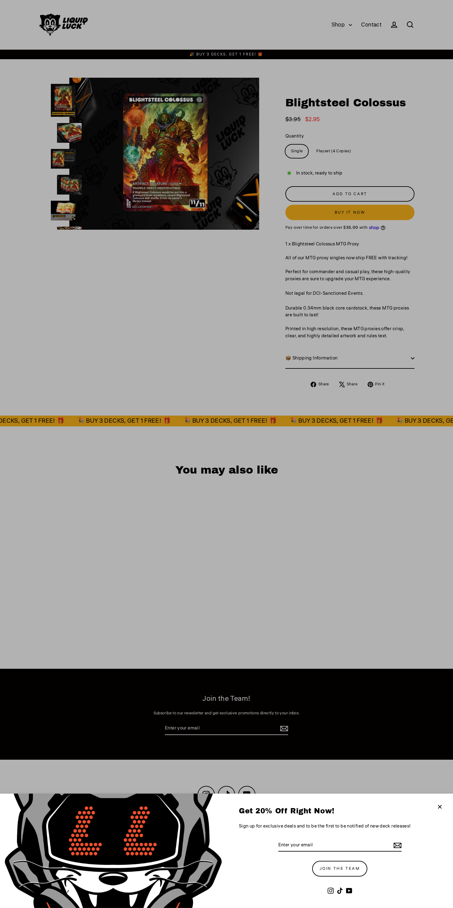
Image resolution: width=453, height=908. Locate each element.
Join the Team (340, 868)
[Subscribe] (397, 845)
